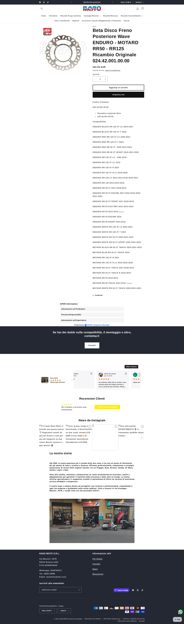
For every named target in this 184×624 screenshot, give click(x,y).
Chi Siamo (97, 559)
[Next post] (141, 437)
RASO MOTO (64, 619)
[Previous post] (42, 437)
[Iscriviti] (78, 590)
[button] (41, 8)
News (95, 569)
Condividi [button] (99, 295)
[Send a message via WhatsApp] (180, 611)
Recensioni (97, 574)
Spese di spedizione (112, 70)
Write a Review (131, 367)
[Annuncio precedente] (71, 2)
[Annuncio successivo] (112, 2)
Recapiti (142, 621)
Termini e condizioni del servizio (134, 619)
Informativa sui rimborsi (93, 619)
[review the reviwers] (82, 374)
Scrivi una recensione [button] (107, 407)
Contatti (92, 345)
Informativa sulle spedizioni (127, 621)
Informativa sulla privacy (111, 619)
